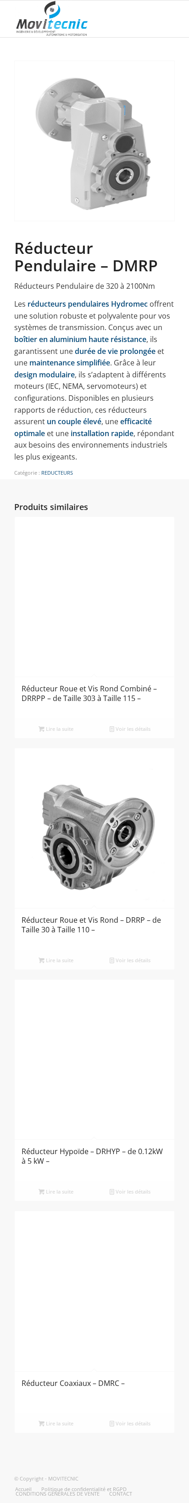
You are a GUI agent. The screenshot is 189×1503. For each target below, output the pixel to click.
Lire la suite (58, 728)
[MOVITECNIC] (78, 18)
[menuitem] (23, 1489)
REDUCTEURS (57, 472)
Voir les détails (132, 728)
